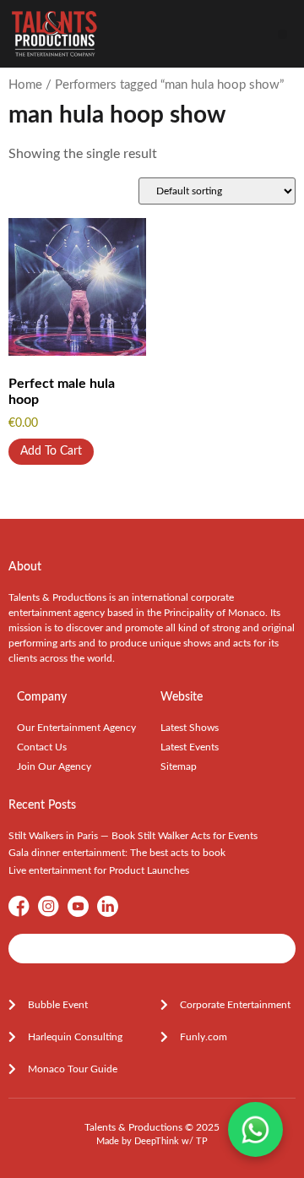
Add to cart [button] (51, 451)
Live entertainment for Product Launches (98, 870)
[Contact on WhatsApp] (255, 1129)
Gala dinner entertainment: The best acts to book (116, 853)
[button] (282, 34)
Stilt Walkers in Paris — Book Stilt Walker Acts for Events (133, 836)
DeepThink (156, 1141)
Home (25, 85)
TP (202, 1141)
